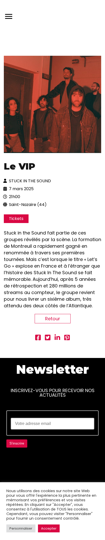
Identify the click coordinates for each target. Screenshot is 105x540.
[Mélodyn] (77, 15)
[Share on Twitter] (47, 338)
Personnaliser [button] (20, 528)
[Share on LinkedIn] (57, 338)
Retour (52, 318)
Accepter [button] (49, 528)
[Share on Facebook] (38, 338)
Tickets (16, 218)
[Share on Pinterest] (67, 338)
